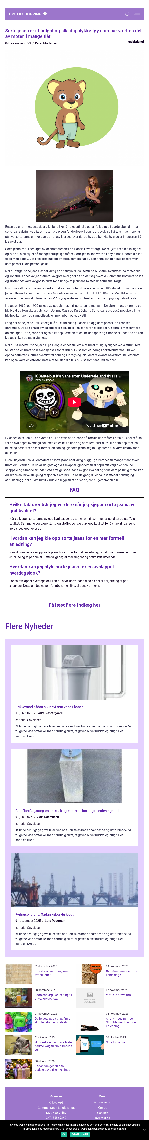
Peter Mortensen (46, 43)
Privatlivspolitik (80, 1134)
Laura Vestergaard (49, 713)
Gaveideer (34, 720)
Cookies (102, 1113)
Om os (102, 1107)
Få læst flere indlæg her (74, 605)
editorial (20, 720)
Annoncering (102, 1102)
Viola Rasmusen (47, 817)
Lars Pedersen (55, 920)
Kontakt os (102, 1118)
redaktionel (136, 42)
